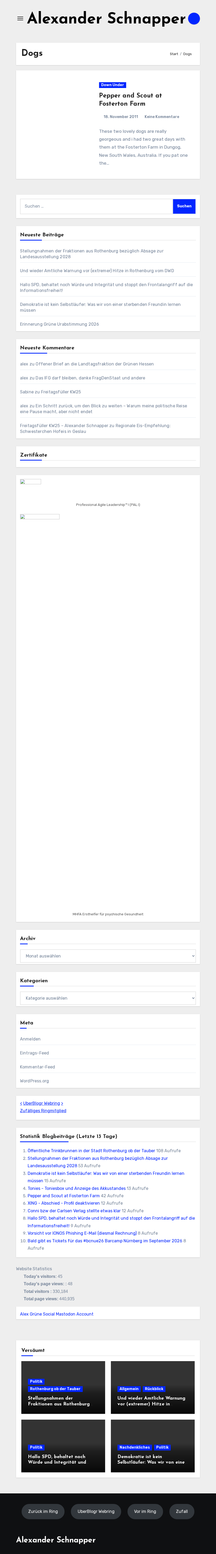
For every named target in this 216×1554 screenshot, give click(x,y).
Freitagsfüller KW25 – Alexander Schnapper (64, 425)
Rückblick (154, 1389)
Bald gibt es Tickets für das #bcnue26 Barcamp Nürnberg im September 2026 (105, 1240)
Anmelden (30, 1039)
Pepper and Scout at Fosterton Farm (64, 1195)
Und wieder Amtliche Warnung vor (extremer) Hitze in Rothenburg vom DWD (97, 270)
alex (24, 363)
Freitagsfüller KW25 (61, 391)
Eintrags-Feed (34, 1052)
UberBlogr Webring (41, 1103)
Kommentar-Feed (37, 1066)
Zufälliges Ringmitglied (43, 1110)
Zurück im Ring (43, 1511)
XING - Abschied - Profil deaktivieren (64, 1203)
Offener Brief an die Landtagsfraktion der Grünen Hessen (95, 363)
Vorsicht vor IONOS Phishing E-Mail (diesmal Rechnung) (82, 1233)
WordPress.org (34, 1080)
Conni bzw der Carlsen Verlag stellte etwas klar (74, 1210)
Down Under (112, 85)
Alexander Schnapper (106, 19)
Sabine (27, 391)
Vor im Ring (145, 1511)
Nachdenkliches (135, 1447)
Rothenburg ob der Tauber (55, 1389)
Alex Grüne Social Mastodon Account (57, 1314)
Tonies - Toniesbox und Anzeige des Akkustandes (77, 1188)
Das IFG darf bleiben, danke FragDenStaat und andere (90, 377)
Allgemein (129, 1389)
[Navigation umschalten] (20, 18)
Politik (36, 1381)
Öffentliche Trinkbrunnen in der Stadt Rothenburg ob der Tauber (91, 1150)
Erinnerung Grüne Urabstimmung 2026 (59, 324)
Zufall (182, 1511)
